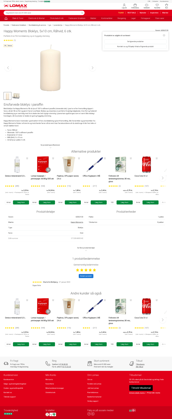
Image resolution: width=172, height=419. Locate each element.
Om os (89, 379)
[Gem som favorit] (27, 158)
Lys (50, 25)
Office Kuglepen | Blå (91, 176)
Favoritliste (50, 384)
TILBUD (121, 13)
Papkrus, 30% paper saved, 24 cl (68, 177)
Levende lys (58, 25)
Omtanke (155, 1)
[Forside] (6, 19)
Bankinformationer (94, 397)
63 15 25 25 (66, 367)
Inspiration (154, 13)
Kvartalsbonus (92, 392)
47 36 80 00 (63, 364)
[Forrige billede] (8, 67)
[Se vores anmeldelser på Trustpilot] (8, 414)
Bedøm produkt (86, 276)
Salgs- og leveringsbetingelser (15, 384)
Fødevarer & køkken (77, 18)
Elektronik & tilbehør (37, 18)
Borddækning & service (37, 25)
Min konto (49, 379)
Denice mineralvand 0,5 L (15, 176)
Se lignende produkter (135, 41)
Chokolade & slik (57, 18)
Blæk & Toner (18, 18)
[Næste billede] (92, 67)
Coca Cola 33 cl (141, 176)
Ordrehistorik (50, 392)
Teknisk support (10, 397)
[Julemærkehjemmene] (47, 414)
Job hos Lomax (93, 388)
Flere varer (159, 18)
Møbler (93, 18)
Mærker (165, 13)
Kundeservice (164, 1)
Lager (133, 18)
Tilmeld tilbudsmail (141, 388)
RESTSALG (132, 13)
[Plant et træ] (52, 414)
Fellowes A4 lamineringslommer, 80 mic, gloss (119, 179)
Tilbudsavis (140, 364)
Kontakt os (8, 392)
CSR (149, 1)
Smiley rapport (92, 401)
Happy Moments (77, 222)
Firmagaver (145, 18)
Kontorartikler (106, 18)
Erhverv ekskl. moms (137, 393)
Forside (6, 25)
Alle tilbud (139, 367)
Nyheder (143, 13)
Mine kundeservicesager (55, 388)
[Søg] (82, 13)
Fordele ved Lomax (94, 384)
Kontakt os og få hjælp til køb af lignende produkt (135, 46)
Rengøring (122, 18)
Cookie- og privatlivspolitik (13, 388)
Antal (9, 202)
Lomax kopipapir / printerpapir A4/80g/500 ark (42, 177)
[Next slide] (162, 178)
